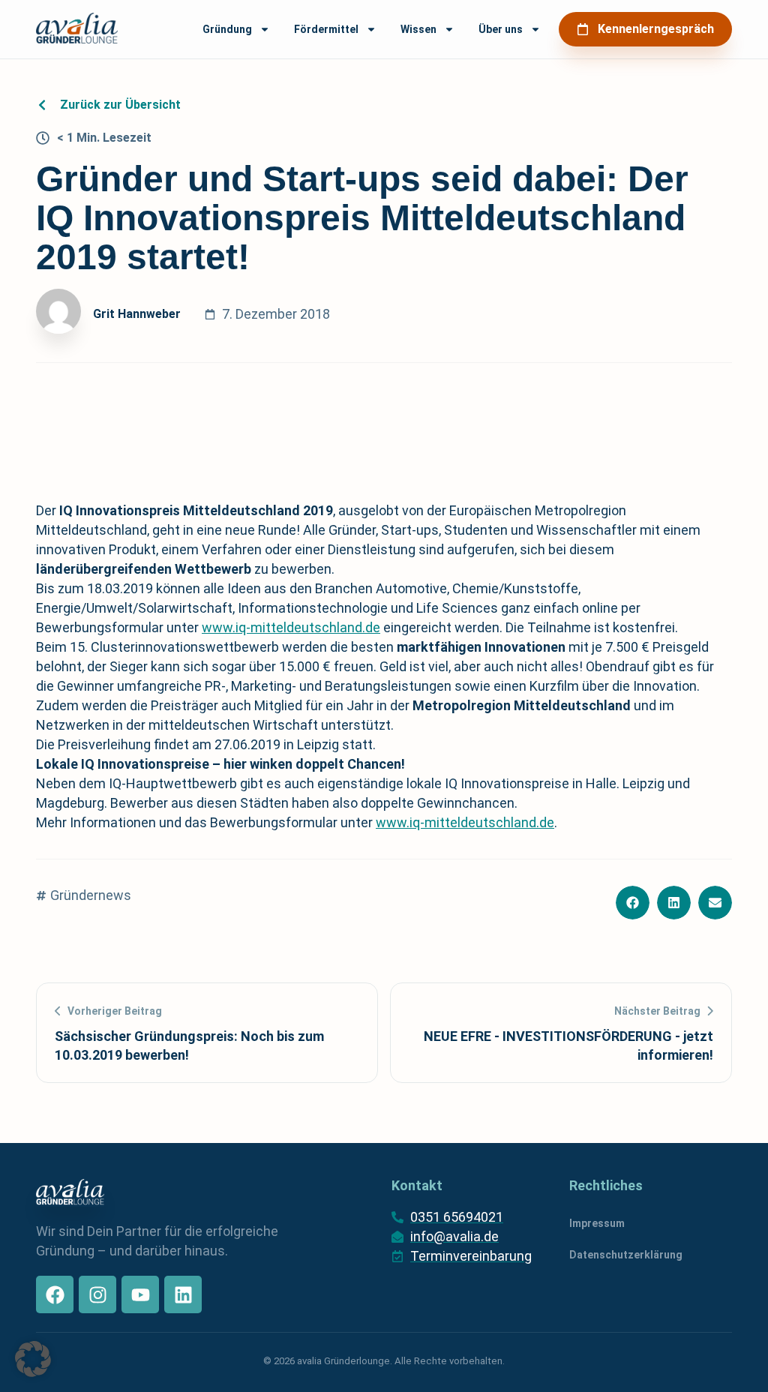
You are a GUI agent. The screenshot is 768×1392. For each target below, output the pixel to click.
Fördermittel (326, 29)
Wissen (418, 29)
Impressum (597, 1223)
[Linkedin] (183, 1294)
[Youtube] (140, 1294)
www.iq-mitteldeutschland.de (291, 627)
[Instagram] (97, 1294)
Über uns (500, 29)
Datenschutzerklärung (625, 1255)
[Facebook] (55, 1294)
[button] (633, 903)
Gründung (227, 29)
